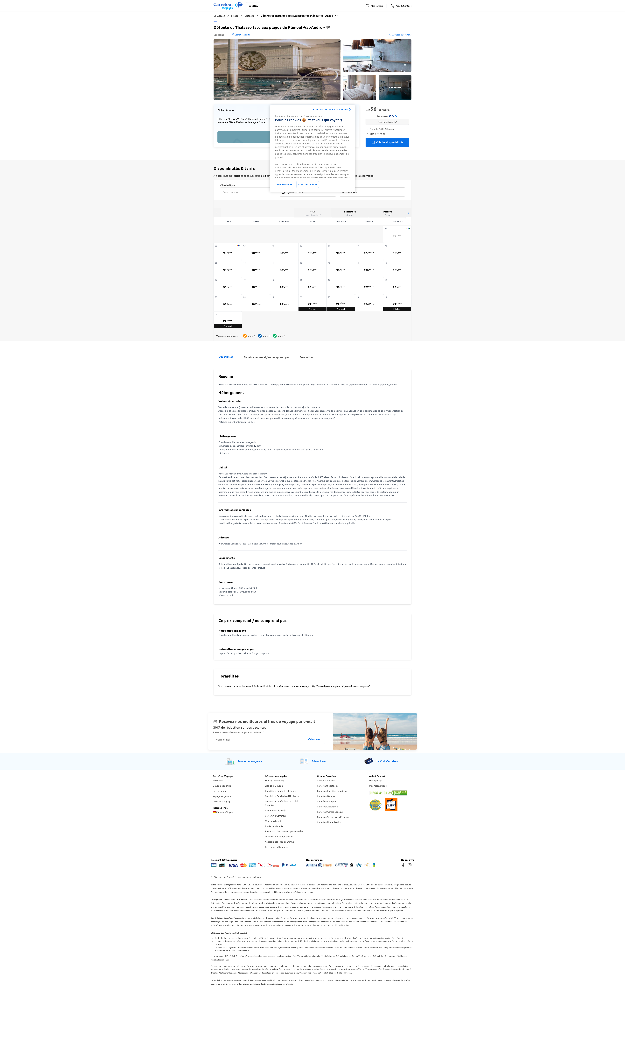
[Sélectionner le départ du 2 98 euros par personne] (228, 251)
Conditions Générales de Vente (281, 790)
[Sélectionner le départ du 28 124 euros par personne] (369, 302)
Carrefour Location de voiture (332, 790)
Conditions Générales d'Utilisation (282, 796)
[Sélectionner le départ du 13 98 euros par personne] (341, 268)
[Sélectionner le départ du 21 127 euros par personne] (369, 285)
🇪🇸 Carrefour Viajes (223, 812)
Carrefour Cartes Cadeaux (330, 811)
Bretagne (249, 15)
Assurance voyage (222, 801)
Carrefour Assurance (327, 806)
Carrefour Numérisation (329, 822)
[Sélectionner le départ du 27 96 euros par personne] (341, 302)
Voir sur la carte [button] (242, 34)
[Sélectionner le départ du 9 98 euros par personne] (228, 268)
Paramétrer (284, 184)
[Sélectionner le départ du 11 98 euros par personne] (284, 268)
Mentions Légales (274, 820)
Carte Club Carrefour (275, 815)
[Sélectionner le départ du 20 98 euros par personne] (341, 285)
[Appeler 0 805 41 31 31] (390, 793)
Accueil (221, 15)
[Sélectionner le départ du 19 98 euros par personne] (312, 285)
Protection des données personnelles (284, 831)
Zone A (251, 335)
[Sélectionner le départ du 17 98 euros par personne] (256, 285)
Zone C (281, 335)
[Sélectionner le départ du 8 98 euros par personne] (397, 251)
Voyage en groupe (222, 796)
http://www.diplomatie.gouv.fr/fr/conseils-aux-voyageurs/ (340, 686)
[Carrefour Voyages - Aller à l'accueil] (228, 6)
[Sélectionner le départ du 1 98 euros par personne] (397, 234)
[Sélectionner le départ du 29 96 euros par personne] (397, 302)
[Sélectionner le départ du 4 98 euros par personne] (284, 251)
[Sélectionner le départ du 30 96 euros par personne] (228, 319)
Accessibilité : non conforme (279, 841)
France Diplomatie (274, 780)
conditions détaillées (340, 925)
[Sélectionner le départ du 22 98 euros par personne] (397, 285)
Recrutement (220, 790)
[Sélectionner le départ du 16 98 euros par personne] (228, 285)
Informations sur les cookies (279, 836)
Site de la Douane (274, 785)
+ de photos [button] (395, 87)
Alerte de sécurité (274, 826)
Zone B (266, 335)
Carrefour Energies (326, 801)
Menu (254, 5)
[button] (277, 69)
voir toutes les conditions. (249, 877)
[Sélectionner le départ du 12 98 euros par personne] (312, 268)
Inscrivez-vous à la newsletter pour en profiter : (238, 732)
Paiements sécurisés (275, 810)
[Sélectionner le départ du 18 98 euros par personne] (284, 285)
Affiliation (218, 780)
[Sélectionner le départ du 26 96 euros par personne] (312, 302)
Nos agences (375, 780)
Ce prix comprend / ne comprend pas (266, 357)
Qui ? (342, 185)
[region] (312, 148)
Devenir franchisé (222, 785)
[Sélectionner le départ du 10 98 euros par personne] (256, 268)
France (234, 15)
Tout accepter (307, 184)
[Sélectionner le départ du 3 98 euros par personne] (256, 251)
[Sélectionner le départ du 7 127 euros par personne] (369, 251)
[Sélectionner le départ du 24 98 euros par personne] (256, 302)
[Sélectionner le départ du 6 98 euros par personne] (341, 251)
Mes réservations (378, 785)
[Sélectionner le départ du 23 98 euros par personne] (228, 302)
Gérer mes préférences (276, 846)
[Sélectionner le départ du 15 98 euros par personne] (397, 268)
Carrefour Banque (326, 796)
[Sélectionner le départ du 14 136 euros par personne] (369, 268)
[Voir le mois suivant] (407, 212)
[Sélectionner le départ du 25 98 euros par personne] (284, 302)
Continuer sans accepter (330, 109)
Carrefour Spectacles (327, 785)
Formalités (306, 357)
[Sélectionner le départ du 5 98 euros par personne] (312, 251)
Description (226, 356)
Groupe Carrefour (326, 780)
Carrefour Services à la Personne (333, 816)
